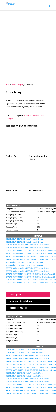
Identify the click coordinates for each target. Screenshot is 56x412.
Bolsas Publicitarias (31, 115)
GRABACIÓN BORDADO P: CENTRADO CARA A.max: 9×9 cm (27, 245)
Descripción (16, 294)
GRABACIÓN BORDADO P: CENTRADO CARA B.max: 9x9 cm (27, 358)
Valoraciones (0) (18, 307)
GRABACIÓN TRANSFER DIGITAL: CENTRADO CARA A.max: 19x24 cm (31, 367)
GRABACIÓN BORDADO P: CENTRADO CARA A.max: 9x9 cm (27, 355)
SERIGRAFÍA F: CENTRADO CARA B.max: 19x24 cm (24, 352)
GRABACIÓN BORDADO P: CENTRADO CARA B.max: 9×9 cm (27, 248)
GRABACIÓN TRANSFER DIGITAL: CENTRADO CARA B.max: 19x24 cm (31, 370)
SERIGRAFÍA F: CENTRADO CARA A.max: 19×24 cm (24, 239)
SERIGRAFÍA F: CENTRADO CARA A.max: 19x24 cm (24, 349)
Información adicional (21, 301)
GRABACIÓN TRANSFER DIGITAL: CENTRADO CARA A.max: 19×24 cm (31, 256)
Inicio (8, 85)
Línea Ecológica (17, 85)
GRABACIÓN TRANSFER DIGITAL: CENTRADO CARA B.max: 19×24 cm (31, 259)
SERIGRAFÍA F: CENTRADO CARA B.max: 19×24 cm (24, 242)
